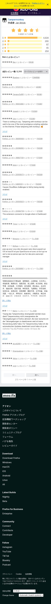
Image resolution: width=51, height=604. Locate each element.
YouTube (6, 551)
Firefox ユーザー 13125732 (12, 87)
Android (6, 475)
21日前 (39, 211)
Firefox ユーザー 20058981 (13, 269)
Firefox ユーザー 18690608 (13, 139)
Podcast (6, 564)
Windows (7, 462)
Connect (6, 526)
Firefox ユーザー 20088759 (13, 211)
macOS (5, 467)
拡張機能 (14, 13)
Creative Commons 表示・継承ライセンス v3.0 (24, 581)
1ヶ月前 (35, 239)
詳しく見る (6, 301)
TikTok (5, 556)
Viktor (15, 358)
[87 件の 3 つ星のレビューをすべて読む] (25, 44)
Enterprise (7, 513)
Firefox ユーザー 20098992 (13, 148)
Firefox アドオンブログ (13, 415)
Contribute (7, 530)
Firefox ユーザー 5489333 (12, 184)
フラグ (4, 131)
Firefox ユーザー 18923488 (13, 104)
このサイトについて (12, 410)
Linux (5, 480)
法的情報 (28, 574)
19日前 (39, 202)
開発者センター (9, 423)
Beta (4, 501)
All (3, 484)
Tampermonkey (16, 19)
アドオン (6, 406)
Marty (15, 311)
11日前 (39, 104)
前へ (14, 375)
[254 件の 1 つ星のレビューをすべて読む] (25, 51)
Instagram (7, 547)
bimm (15, 165)
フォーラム (7, 437)
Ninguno (16, 239)
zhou (15, 231)
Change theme (8, 595)
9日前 (39, 94)
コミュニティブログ (12, 432)
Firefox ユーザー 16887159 (13, 158)
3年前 (31, 62)
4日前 (38, 87)
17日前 (39, 158)
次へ (37, 375)
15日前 (34, 111)
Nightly (5, 497)
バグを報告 (7, 441)
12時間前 (36, 77)
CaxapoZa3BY (18, 94)
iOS (4, 471)
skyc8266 (17, 344)
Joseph (16, 111)
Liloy (14, 119)
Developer (7, 534)
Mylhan (15, 246)
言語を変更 (6, 591)
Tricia (15, 224)
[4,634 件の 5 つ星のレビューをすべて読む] (25, 38)
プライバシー (7, 574)
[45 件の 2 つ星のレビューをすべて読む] (25, 48)
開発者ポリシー (9, 428)
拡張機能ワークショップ (14, 419)
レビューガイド (9, 445)
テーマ (23, 13)
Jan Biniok (20, 23)
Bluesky (6, 560)
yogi (14, 366)
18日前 (39, 175)
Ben (14, 62)
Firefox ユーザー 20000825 (13, 202)
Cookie (19, 574)
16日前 (39, 139)
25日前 (32, 231)
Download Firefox (11, 458)
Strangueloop (18, 351)
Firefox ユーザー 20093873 (13, 175)
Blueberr (16, 77)
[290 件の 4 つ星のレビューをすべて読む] (25, 41)
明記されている (12, 578)
